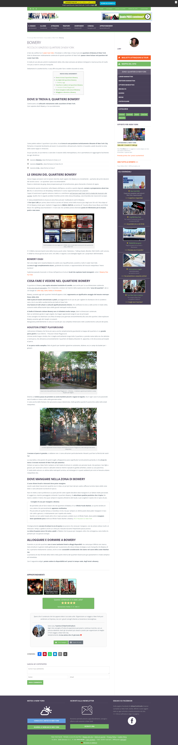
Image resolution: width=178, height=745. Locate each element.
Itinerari (121, 114)
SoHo (46, 291)
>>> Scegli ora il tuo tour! (134, 302)
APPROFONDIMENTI (106, 27)
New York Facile (38, 38)
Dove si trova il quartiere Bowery (67, 77)
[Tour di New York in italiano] (134, 292)
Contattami (144, 8)
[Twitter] (30, 9)
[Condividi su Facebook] (40, 654)
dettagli (123, 739)
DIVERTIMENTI (79, 27)
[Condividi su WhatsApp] (50, 654)
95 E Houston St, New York (83, 519)
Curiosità (129, 114)
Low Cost (144, 114)
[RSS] (33, 9)
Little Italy (40, 291)
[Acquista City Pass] (134, 214)
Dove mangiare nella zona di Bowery (68, 90)
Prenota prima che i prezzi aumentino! (130, 155)
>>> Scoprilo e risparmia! (134, 198)
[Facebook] (36, 9)
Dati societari (90, 739)
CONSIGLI (92, 27)
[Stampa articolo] (65, 654)
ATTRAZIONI (55, 27)
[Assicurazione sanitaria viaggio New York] (134, 266)
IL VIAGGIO (32, 27)
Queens (121, 93)
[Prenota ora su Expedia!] (134, 134)
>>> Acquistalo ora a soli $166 (134, 224)
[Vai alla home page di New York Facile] (43, 20)
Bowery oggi (61, 82)
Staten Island (124, 101)
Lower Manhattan (126, 77)
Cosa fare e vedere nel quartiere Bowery (69, 85)
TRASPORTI (67, 27)
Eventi (137, 114)
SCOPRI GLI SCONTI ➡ (108, 3)
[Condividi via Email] (60, 654)
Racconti (122, 118)
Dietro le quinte (120, 8)
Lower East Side (48, 53)
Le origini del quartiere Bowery (66, 80)
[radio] (62, 603)
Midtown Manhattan (127, 81)
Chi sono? (109, 8)
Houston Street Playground (65, 87)
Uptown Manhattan (126, 85)
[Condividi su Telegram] (55, 654)
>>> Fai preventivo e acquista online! (134, 276)
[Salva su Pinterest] (45, 654)
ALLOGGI (43, 27)
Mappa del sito (133, 8)
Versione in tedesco (90, 743)
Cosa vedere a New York (51, 38)
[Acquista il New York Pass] (134, 188)
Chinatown (58, 291)
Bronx (121, 97)
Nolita (50, 291)
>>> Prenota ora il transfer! (134, 250)
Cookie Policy (122, 737)
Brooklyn (122, 89)
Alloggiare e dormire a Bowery (66, 92)
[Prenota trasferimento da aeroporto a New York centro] (134, 240)
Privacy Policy (111, 737)
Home (101, 8)
